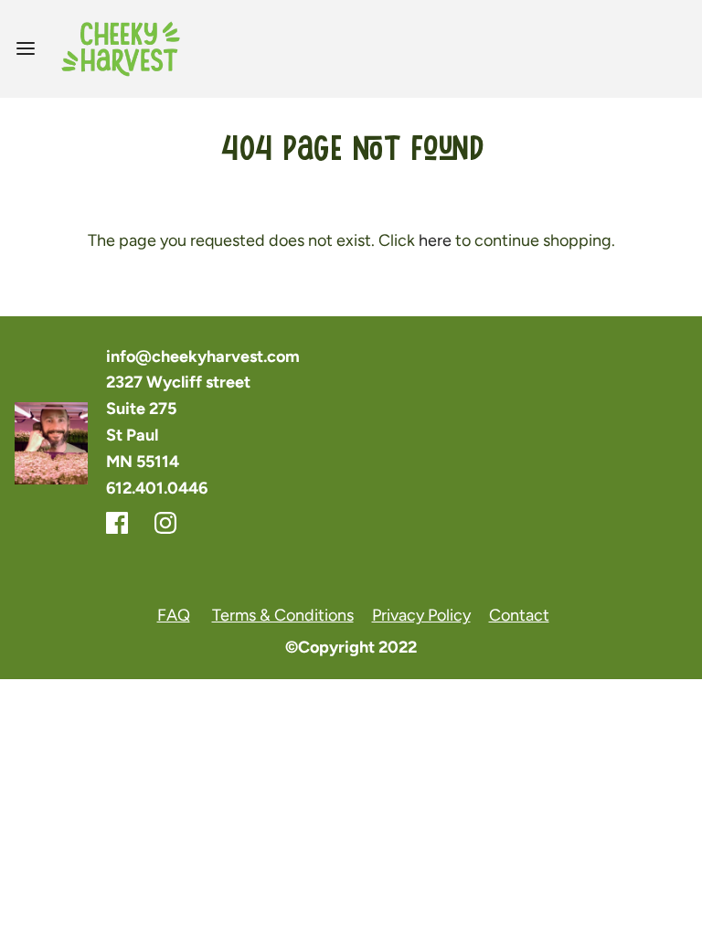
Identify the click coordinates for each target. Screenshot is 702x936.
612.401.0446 (156, 488)
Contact (519, 615)
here (435, 240)
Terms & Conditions (283, 615)
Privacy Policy (421, 615)
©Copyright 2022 (351, 647)
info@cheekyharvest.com (203, 356)
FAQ (173, 615)
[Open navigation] (25, 49)
